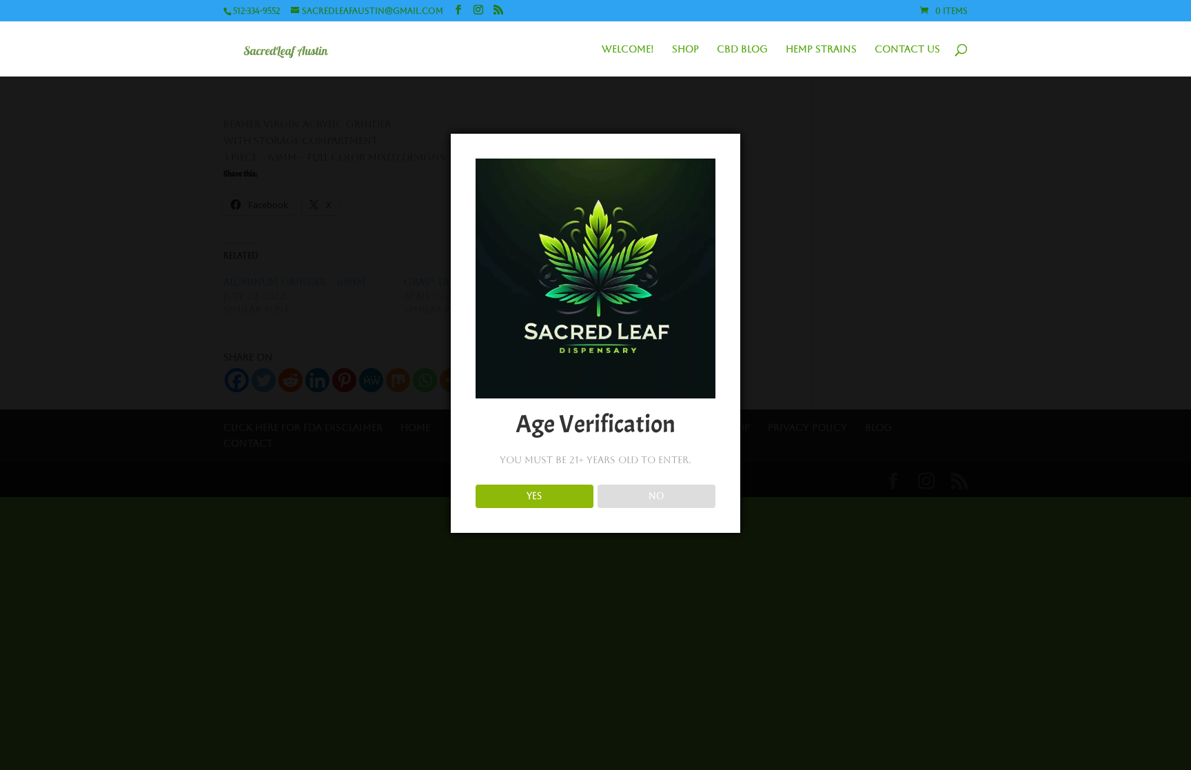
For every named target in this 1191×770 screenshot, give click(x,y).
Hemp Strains (821, 49)
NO (656, 496)
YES (534, 496)
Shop (685, 49)
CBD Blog (742, 49)
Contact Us (907, 49)
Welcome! (628, 49)
